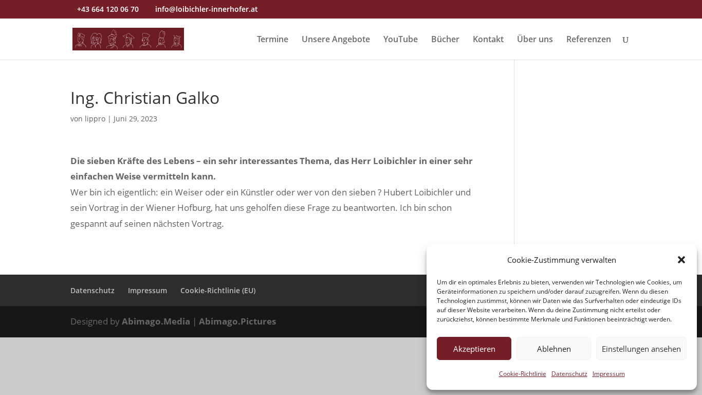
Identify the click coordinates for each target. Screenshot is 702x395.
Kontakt (488, 40)
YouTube (400, 40)
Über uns (535, 40)
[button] (681, 260)
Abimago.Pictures (237, 321)
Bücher (445, 40)
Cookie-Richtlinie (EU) (217, 290)
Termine (272, 40)
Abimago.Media (156, 321)
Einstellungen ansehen (641, 349)
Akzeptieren (474, 349)
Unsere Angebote (336, 40)
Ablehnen (554, 349)
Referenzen (588, 40)
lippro (95, 118)
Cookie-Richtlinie (522, 373)
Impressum (609, 373)
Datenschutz (569, 373)
